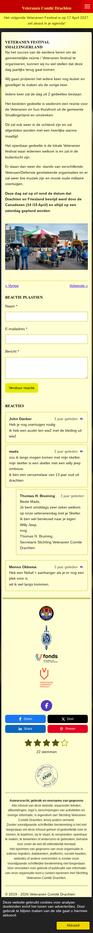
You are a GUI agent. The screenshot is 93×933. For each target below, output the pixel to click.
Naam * (11, 306)
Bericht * (12, 351)
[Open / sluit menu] (87, 6)
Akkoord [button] (73, 925)
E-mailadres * (16, 329)
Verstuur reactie (22, 388)
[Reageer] (81, 419)
